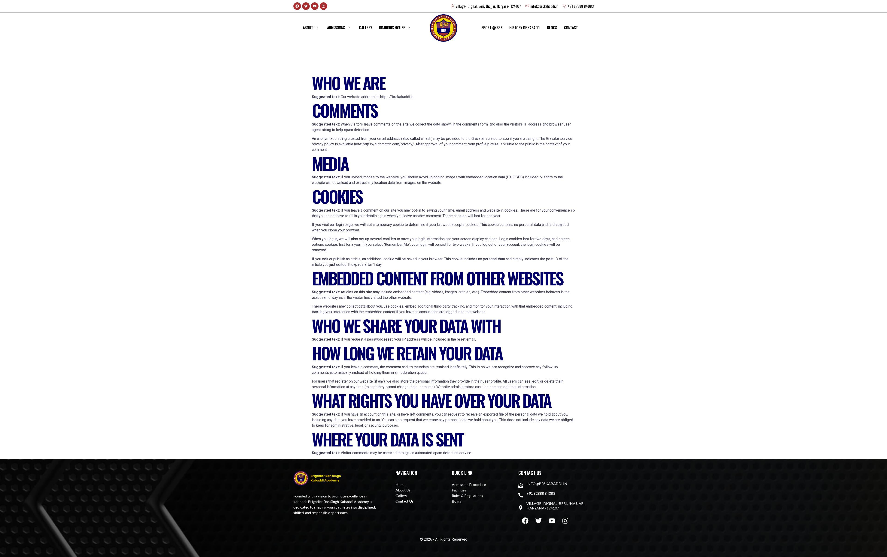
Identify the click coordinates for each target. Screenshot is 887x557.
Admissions (336, 27)
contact (571, 27)
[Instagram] (323, 6)
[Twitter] (306, 6)
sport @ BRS (492, 27)
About (308, 27)
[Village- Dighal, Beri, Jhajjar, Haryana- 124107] (520, 507)
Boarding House (392, 27)
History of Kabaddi (524, 27)
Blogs (552, 27)
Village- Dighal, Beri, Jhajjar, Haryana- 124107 (555, 505)
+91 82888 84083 (540, 493)
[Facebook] (297, 6)
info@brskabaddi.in (546, 483)
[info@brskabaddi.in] (520, 485)
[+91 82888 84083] (520, 495)
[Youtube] (315, 6)
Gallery (365, 27)
